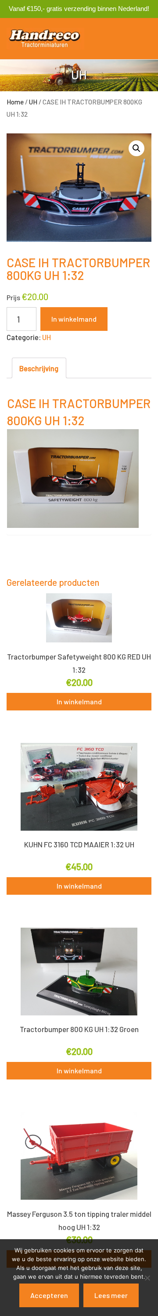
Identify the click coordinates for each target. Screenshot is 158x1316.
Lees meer (111, 1295)
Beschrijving (38, 368)
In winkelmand (74, 319)
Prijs (13, 297)
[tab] (39, 368)
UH (33, 102)
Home (15, 102)
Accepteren (49, 1295)
